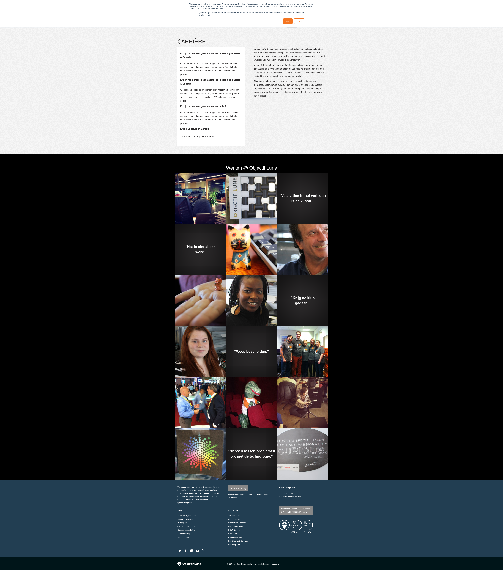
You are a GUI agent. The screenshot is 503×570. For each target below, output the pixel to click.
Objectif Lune (189, 564)
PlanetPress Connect (237, 522)
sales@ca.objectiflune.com (290, 496)
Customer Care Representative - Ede (199, 136)
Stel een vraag (238, 488)
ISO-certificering (183, 533)
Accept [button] (288, 21)
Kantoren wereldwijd (185, 519)
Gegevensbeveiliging (186, 530)
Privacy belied (183, 537)
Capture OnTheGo (235, 537)
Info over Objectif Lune (186, 515)
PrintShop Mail (234, 544)
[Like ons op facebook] (185, 551)
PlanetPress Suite (235, 526)
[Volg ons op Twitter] (179, 551)
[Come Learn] (203, 551)
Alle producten (234, 515)
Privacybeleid (274, 564)
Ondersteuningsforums (186, 526)
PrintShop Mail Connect (238, 541)
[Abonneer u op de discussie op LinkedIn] (191, 551)
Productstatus (234, 519)
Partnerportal (182, 522)
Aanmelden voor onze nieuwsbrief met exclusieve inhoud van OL (295, 510)
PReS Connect (234, 530)
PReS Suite (233, 533)
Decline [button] (299, 21)
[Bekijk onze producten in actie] (197, 551)
